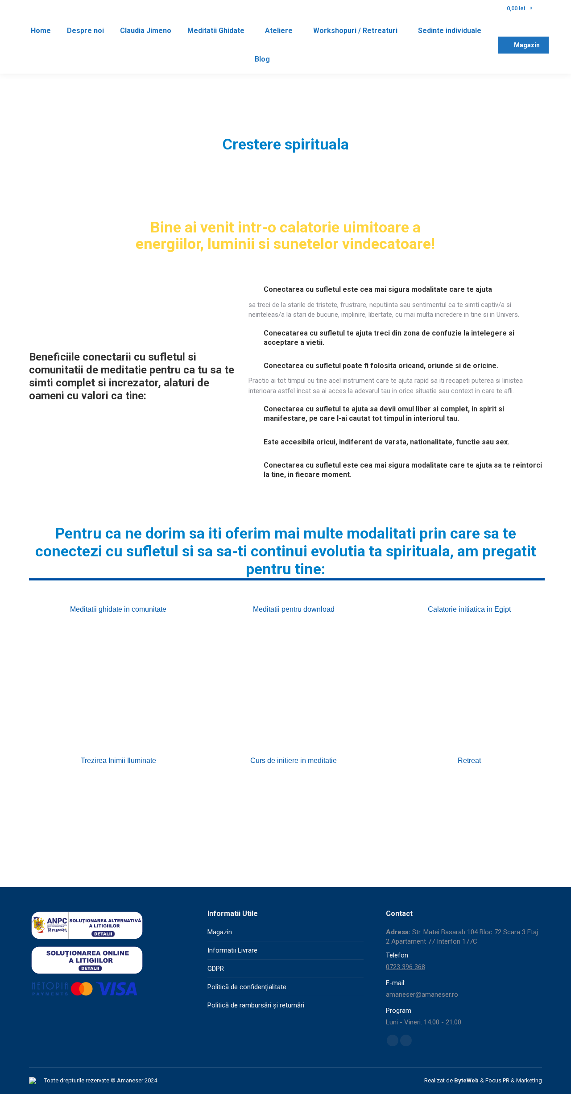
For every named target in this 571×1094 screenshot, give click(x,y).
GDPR (215, 969)
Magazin (219, 932)
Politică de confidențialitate (246, 987)
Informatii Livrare (232, 950)
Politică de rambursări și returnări (255, 1005)
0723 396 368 (405, 967)
